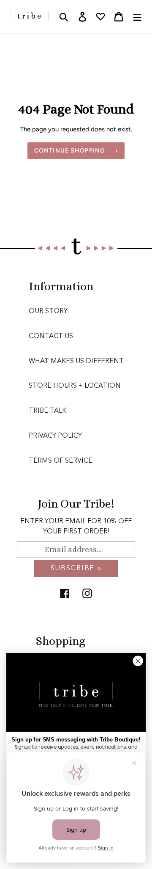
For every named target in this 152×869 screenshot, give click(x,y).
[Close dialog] (138, 660)
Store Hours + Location (75, 386)
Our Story (48, 311)
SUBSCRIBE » (76, 568)
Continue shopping (69, 150)
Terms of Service (60, 461)
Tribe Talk (47, 411)
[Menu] (137, 16)
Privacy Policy (55, 436)
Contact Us (51, 336)
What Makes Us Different (76, 361)
